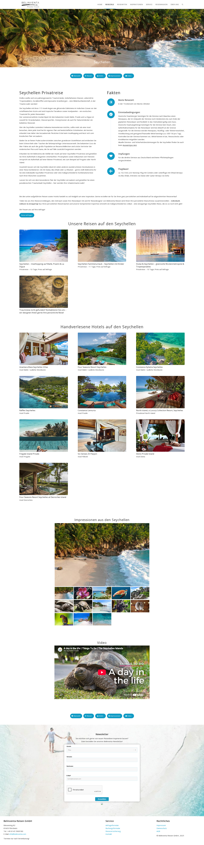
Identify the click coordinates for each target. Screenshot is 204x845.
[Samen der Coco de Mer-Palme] (140, 606)
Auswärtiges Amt (130, 145)
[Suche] (182, 4)
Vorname (69, 756)
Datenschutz (162, 828)
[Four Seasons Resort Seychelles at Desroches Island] (43, 479)
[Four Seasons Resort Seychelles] (102, 349)
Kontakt (109, 834)
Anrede (69, 746)
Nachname (70, 766)
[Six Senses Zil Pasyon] (102, 435)
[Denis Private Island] (160, 435)
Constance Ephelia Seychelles (149, 367)
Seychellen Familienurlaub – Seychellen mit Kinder (101, 264)
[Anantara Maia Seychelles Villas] (43, 349)
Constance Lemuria (87, 410)
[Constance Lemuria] (102, 392)
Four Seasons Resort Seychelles (92, 367)
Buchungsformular (113, 828)
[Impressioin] (121, 606)
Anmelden (102, 799)
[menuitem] (100, 4)
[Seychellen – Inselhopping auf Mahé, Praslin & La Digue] (43, 246)
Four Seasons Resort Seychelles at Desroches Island (42, 497)
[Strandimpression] (102, 555)
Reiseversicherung (113, 831)
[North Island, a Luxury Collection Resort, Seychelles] (160, 392)
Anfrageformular (112, 825)
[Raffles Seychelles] (43, 392)
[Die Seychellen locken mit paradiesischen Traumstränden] (101, 593)
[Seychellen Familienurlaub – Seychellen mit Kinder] (102, 246)
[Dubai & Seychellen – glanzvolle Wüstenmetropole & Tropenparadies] (160, 246)
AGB (158, 831)
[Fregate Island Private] (43, 435)
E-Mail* (69, 775)
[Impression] (140, 593)
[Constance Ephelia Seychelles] (160, 349)
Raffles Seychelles (27, 410)
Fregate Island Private (29, 453)
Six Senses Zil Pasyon (87, 453)
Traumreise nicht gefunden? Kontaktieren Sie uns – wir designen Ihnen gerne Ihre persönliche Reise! (42, 311)
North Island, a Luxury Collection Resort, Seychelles (159, 410)
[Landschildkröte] (63, 606)
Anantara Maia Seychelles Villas (33, 367)
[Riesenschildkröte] (82, 606)
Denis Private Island (145, 453)
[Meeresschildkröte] (121, 593)
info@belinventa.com (17, 834)
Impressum (161, 825)
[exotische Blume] (82, 593)
